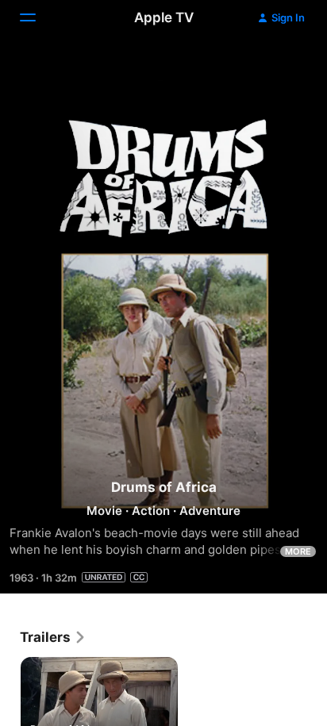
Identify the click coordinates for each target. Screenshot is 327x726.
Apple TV (164, 17)
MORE (298, 551)
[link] (53, 637)
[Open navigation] (37, 17)
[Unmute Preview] (284, 66)
